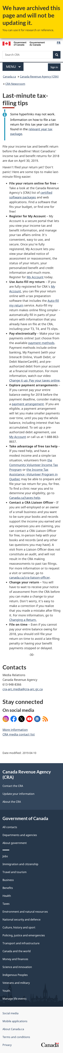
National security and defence (21, 919)
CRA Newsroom (15, 84)
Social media (10, 1013)
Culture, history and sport (19, 927)
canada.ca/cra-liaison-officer (29, 577)
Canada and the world (17, 951)
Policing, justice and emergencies (24, 935)
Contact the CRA (13, 786)
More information (15, 730)
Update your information (18, 794)
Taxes (6, 904)
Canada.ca (9, 76)
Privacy (7, 1045)
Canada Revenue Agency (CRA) (39, 76)
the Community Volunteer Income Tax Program (33, 465)
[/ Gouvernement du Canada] (24, 43)
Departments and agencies (20, 835)
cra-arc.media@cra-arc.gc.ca (23, 689)
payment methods (41, 343)
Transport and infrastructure (21, 943)
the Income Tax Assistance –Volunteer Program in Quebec (33, 474)
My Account (35, 277)
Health (7, 896)
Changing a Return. (23, 620)
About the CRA (12, 802)
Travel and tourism (15, 872)
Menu (11, 66)
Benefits (8, 888)
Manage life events (15, 998)
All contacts (10, 827)
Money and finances (15, 959)
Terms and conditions (16, 1037)
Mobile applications (15, 1021)
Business (8, 880)
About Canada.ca (13, 1029)
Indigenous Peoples (15, 975)
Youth (6, 991)
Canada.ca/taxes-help (24, 498)
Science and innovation (17, 967)
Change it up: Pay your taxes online (34, 380)
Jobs (5, 856)
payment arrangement (28, 404)
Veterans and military (16, 983)
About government (15, 843)
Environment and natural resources (25, 911)
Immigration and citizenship (20, 864)
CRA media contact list (19, 734)
